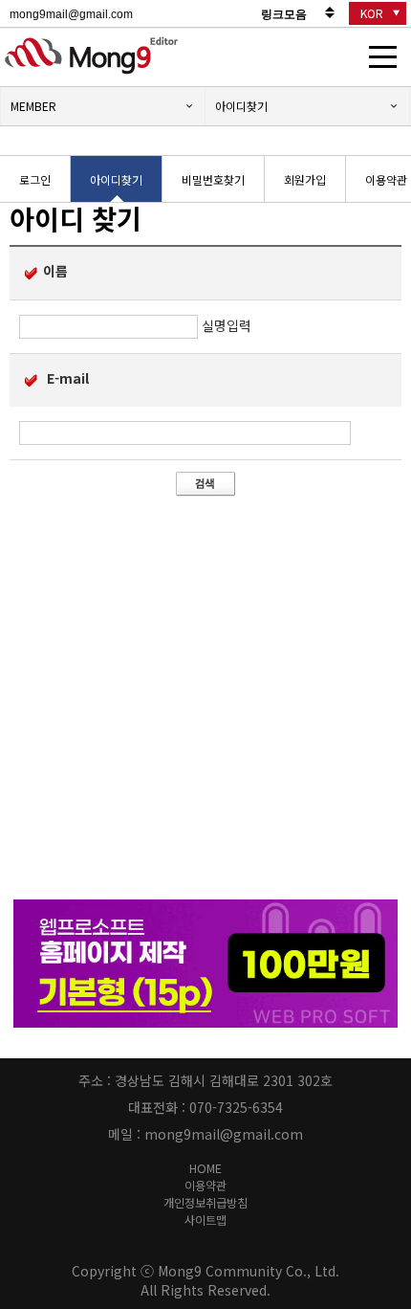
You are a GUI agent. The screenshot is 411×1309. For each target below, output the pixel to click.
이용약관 (205, 1185)
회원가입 (305, 179)
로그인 (35, 179)
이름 (55, 270)
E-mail (66, 378)
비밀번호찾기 (213, 179)
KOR (371, 13)
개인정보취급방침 (205, 1202)
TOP (388, 1179)
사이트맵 (205, 1220)
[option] (35, 180)
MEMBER (33, 106)
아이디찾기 (241, 106)
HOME (205, 1168)
